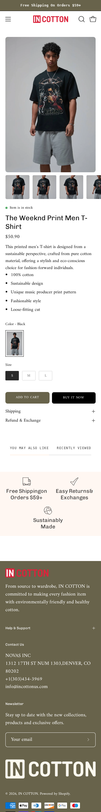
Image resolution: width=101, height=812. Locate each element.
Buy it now (73, 398)
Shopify (64, 793)
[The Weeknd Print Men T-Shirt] (17, 187)
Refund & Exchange (23, 420)
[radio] (14, 343)
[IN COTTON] (50, 19)
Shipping (13, 411)
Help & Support (17, 628)
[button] (81, 19)
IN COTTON (28, 793)
